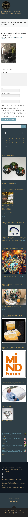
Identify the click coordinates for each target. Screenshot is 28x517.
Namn (3, 88)
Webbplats (4, 98)
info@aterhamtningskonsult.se (12, 477)
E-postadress (5, 93)
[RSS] (14, 501)
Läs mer (22, 276)
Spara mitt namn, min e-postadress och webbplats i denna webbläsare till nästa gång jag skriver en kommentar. (13, 107)
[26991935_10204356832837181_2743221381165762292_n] (8, 53)
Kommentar (4, 72)
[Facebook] (11, 501)
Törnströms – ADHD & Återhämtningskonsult (11, 12)
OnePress (17, 512)
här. (15, 183)
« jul (2, 149)
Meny (26, 16)
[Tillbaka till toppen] (14, 507)
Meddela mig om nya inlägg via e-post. (14, 116)
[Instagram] (17, 501)
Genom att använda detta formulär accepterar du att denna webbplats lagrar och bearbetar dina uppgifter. (14, 112)
